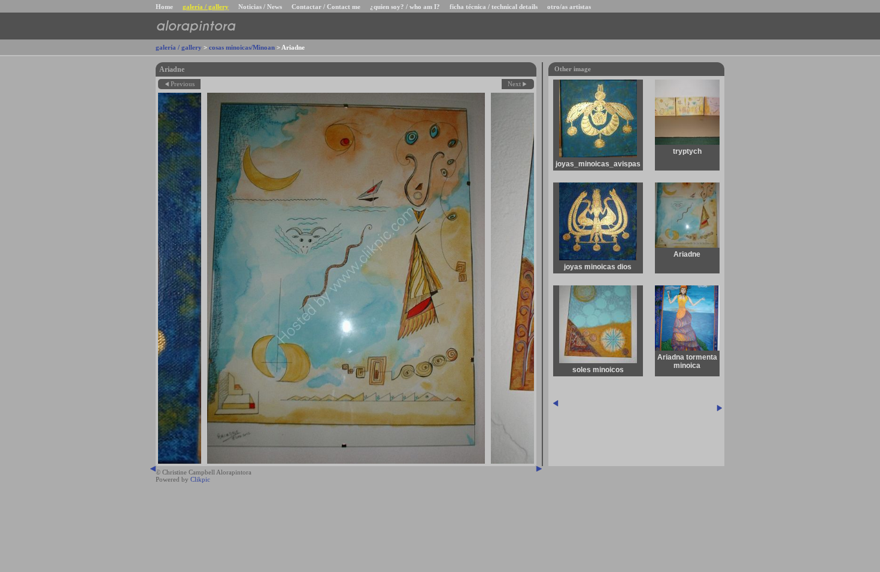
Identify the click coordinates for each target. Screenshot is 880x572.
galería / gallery (206, 6)
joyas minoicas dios (598, 267)
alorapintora (195, 26)
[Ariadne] (346, 278)
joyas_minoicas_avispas (598, 164)
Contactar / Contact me (326, 6)
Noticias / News (260, 6)
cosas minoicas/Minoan (242, 47)
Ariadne (686, 254)
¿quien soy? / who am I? (405, 6)
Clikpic (200, 479)
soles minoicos (598, 370)
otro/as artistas (569, 6)
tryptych (687, 151)
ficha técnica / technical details (494, 6)
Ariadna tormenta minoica (687, 361)
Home (164, 6)
